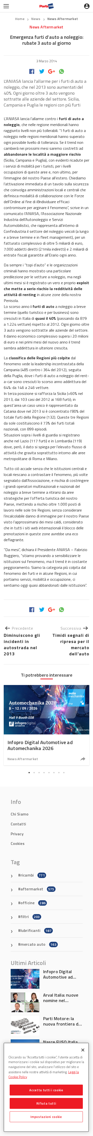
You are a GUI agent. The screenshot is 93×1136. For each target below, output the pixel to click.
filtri (30, 917)
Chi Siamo (20, 814)
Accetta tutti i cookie (46, 1090)
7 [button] (59, 772)
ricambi (33, 875)
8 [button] (64, 772)
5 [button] (49, 772)
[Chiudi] (82, 1050)
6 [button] (54, 772)
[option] (46, 725)
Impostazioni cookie (46, 1116)
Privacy (17, 834)
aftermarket (37, 889)
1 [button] (29, 772)
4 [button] (44, 772)
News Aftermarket (62, 18)
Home (20, 18)
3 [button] (39, 772)
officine (33, 903)
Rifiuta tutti (46, 1103)
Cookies (18, 843)
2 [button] (34, 772)
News (36, 18)
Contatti (18, 824)
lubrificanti (36, 930)
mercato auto (39, 944)
